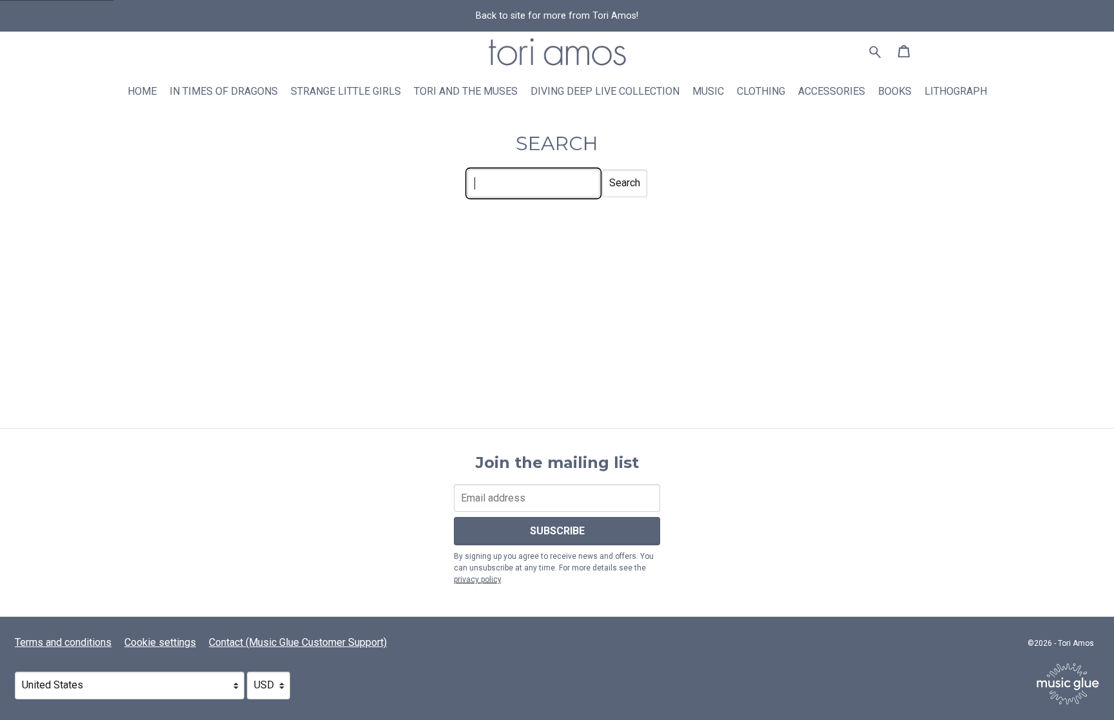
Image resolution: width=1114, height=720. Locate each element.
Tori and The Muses (466, 91)
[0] (904, 53)
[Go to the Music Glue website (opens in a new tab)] (1068, 684)
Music (708, 91)
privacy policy (477, 579)
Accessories (831, 91)
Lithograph (955, 91)
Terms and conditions (63, 642)
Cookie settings (160, 642)
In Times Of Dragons (224, 91)
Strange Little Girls (346, 91)
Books (895, 91)
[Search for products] (875, 51)
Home (142, 91)
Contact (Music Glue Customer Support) (298, 642)
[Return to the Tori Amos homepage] (2, 79)
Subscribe (557, 531)
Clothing (761, 91)
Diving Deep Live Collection (605, 91)
